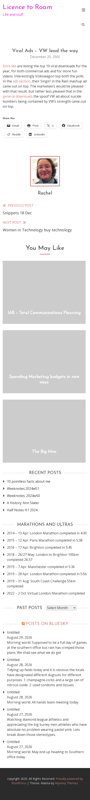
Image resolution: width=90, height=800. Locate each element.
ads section (21, 81)
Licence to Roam (27, 7)
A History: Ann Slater (23, 503)
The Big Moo (44, 452)
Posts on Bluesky (47, 624)
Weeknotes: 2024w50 (23, 495)
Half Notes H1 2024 (22, 510)
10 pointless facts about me (28, 481)
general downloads (18, 96)
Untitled (13, 632)
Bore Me (9, 66)
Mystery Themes (66, 783)
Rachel (45, 193)
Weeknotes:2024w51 (23, 488)
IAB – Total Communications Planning (44, 313)
